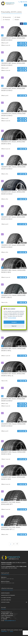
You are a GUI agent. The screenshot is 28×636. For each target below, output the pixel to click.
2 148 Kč (21, 534)
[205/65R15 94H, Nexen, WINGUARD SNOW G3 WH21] (14, 417)
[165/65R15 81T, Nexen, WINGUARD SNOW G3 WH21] (14, 184)
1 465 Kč (21, 277)
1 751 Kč (21, 356)
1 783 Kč (21, 381)
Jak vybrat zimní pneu (6, 599)
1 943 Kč (21, 484)
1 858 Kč (21, 403)
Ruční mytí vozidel (5, 602)
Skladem (17, 19)
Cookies (11, 631)
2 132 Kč (21, 509)
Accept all (14, 322)
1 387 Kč (21, 118)
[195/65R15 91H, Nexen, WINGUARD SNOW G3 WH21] (14, 106)
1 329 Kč (21, 70)
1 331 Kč (21, 68)
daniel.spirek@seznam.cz (10, 620)
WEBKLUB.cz (4, 631)
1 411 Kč (21, 224)
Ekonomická (7, 17)
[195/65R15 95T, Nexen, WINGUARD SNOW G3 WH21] (14, 238)
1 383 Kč (21, 121)
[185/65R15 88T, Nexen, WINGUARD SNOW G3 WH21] (14, 56)
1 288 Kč (21, 43)
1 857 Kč (21, 406)
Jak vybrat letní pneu (6, 597)
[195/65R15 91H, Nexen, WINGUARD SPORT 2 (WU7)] (14, 288)
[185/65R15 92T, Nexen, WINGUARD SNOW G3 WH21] (14, 210)
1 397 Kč (21, 174)
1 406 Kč (21, 199)
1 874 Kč (21, 431)
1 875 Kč (21, 459)
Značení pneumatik (5, 593)
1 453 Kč (21, 252)
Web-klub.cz (3, 577)
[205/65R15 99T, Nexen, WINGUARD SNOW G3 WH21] (14, 391)
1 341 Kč (21, 95)
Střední (18, 17)
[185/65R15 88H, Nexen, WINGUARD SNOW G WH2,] (14, 341)
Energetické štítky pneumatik (8, 595)
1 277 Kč (21, 45)
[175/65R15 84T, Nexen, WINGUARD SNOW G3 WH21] (14, 81)
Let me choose (12, 317)
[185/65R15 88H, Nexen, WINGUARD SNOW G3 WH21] (14, 159)
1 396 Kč (21, 149)
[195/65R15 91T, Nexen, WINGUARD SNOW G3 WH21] (14, 31)
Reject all (14, 326)
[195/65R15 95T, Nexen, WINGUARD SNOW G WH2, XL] (14, 366)
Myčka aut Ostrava (5, 581)
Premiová (7, 19)
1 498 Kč (21, 302)
